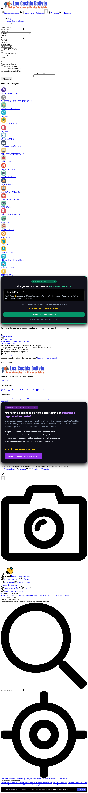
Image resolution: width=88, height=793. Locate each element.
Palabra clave (6, 27)
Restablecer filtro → (8, 356)
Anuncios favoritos (10, 585)
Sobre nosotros (6, 399)
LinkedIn (41, 390)
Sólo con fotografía (11, 66)
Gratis (6, 56)
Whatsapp (6, 390)
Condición (4, 40)
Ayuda (26, 588)
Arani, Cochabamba (20, 785)
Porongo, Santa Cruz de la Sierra (48, 785)
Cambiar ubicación (11, 588)
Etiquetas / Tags (39, 73)
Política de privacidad (20, 399)
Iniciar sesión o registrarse (20, 576)
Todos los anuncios (8, 341)
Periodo (4, 58)
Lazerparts (4, 401)
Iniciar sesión (9, 582)
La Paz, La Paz (57, 783)
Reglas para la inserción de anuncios (56, 399)
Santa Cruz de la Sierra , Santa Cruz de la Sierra (24, 783)
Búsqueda (26, 579)
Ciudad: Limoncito (8, 343)
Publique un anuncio (11, 13)
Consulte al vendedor (11, 53)
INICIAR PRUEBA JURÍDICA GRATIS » (23, 456)
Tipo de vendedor (7, 62)
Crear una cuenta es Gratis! (47, 358)
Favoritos (67, 13)
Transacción (5, 44)
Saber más (66, 789)
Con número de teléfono (12, 71)
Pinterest (24, 390)
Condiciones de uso (35, 399)
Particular (18, 341)
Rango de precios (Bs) (9, 49)
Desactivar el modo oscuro (13, 591)
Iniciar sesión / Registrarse (34, 13)
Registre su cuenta (23, 582)
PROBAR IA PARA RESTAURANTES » (44, 314)
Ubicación (55, 13)
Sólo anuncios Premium (12, 69)
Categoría (4, 31)
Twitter (33, 390)
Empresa (26, 341)
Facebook (15, 390)
